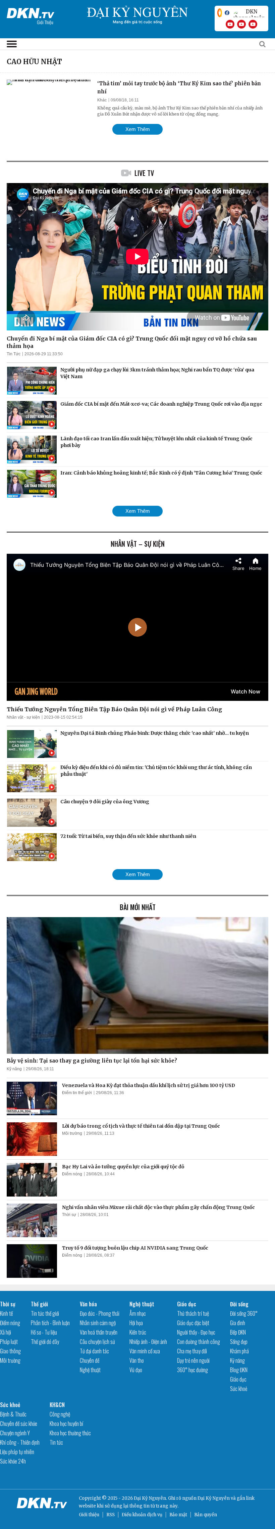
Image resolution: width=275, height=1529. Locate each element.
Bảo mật (178, 1515)
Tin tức (56, 1442)
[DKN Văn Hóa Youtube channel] (253, 24)
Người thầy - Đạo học (196, 1332)
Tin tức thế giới (45, 1313)
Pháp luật (9, 1342)
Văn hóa (88, 1304)
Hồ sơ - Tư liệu (44, 1332)
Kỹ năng (14, 1069)
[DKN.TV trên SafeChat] (219, 12)
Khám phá (239, 1351)
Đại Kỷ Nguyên (214, 1498)
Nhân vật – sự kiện (138, 544)
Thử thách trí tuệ (193, 1313)
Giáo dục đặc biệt (193, 1323)
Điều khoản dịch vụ (142, 1515)
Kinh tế (6, 1313)
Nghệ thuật (90, 1370)
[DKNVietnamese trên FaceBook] (227, 12)
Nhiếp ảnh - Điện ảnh (148, 1342)
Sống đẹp (239, 1342)
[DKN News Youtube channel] (230, 24)
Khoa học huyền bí (66, 1424)
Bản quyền (205, 1515)
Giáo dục (186, 1304)
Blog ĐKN (239, 1370)
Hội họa (136, 1323)
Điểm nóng (72, 1174)
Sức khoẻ (238, 1389)
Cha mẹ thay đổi (192, 1351)
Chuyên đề (89, 1360)
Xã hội (5, 1332)
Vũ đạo (135, 1370)
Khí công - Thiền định (20, 1442)
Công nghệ (60, 1414)
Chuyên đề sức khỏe (18, 1424)
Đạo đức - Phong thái (99, 1313)
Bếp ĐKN (238, 1332)
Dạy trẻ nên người (193, 1360)
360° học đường (192, 1370)
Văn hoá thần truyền (98, 1332)
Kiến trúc (137, 1332)
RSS (110, 1515)
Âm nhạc (137, 1313)
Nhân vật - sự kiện (23, 717)
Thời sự (69, 1214)
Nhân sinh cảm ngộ (98, 1323)
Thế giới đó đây (45, 1342)
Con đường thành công (198, 1342)
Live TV (144, 173)
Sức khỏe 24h (13, 1461)
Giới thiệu (89, 1515)
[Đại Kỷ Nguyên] (30, 12)
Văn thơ (136, 1360)
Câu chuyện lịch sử (97, 1342)
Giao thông (10, 1351)
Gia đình (237, 1323)
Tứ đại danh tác (94, 1351)
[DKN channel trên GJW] (249, 12)
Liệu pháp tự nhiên (17, 1452)
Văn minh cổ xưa (144, 1351)
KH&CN (57, 1405)
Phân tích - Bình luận (50, 1323)
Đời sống (239, 1304)
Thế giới (39, 1304)
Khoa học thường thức (70, 1433)
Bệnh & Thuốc (13, 1414)
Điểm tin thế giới (77, 1092)
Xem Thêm (137, 129)
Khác (102, 100)
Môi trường (72, 1133)
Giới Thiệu (45, 22)
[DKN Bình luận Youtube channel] (241, 24)
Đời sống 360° (244, 1313)
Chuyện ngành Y (15, 1433)
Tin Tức (13, 354)
